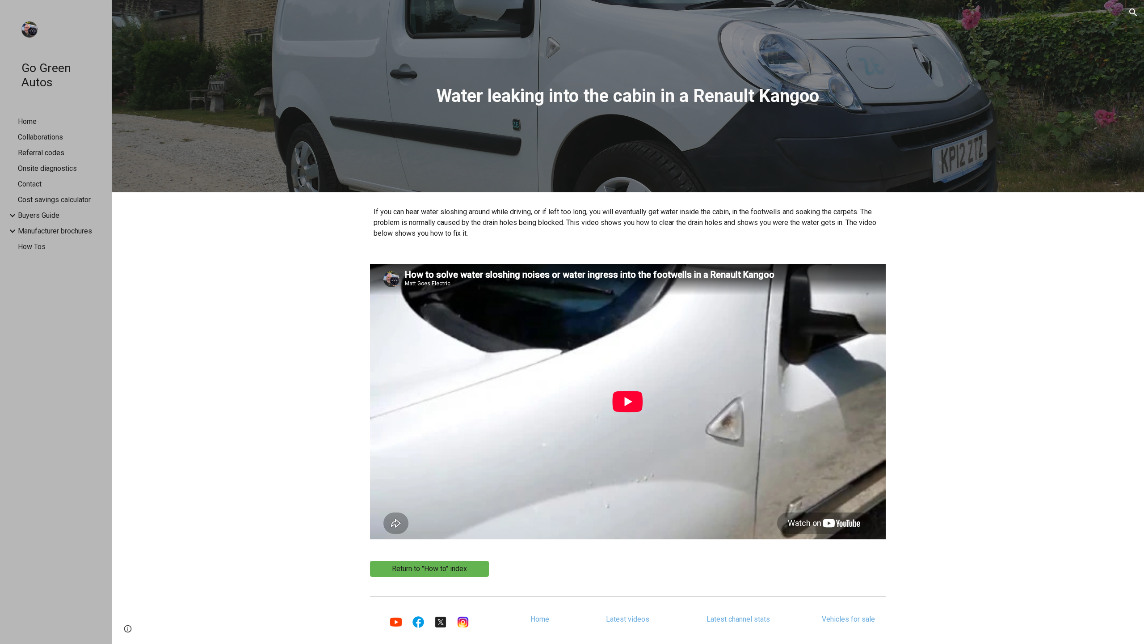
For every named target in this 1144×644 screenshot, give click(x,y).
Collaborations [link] (40, 137)
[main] (627, 96)
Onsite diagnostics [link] (47, 168)
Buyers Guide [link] (38, 215)
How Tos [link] (32, 246)
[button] (1133, 12)
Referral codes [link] (41, 152)
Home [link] (27, 121)
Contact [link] (30, 184)
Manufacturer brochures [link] (55, 231)
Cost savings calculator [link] (54, 199)
